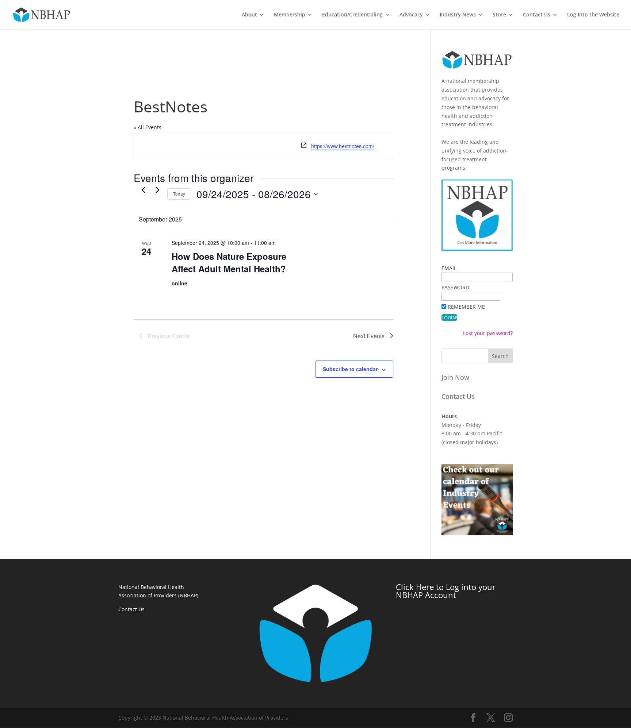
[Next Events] (157, 189)
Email (448, 268)
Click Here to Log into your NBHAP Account (446, 590)
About (249, 15)
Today (179, 193)
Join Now (455, 377)
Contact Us (536, 15)
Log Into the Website (593, 15)
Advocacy (411, 15)
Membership (289, 15)
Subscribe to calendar (350, 369)
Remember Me (466, 306)
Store (499, 15)
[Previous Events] (143, 189)
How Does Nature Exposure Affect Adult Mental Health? (229, 262)
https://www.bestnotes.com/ (342, 146)
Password (455, 287)
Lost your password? (488, 333)
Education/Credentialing (352, 15)
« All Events (147, 127)
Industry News (458, 15)
